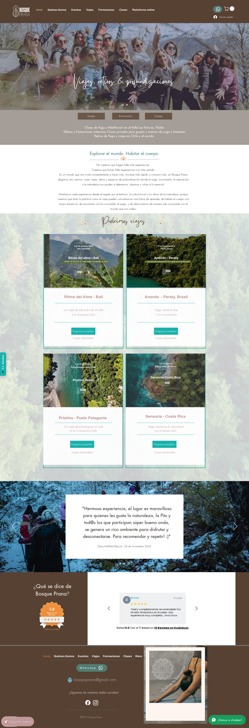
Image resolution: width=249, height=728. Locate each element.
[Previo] (14, 526)
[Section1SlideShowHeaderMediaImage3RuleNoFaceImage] (128, 563)
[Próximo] (235, 526)
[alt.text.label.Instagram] (95, 702)
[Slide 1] (122, 104)
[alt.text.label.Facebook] (87, 702)
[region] (175, 684)
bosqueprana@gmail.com (95, 679)
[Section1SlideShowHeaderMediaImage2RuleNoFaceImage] (125, 564)
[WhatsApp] (217, 9)
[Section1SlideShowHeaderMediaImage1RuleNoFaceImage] (120, 563)
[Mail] (69, 680)
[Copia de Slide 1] (127, 105)
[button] (229, 8)
